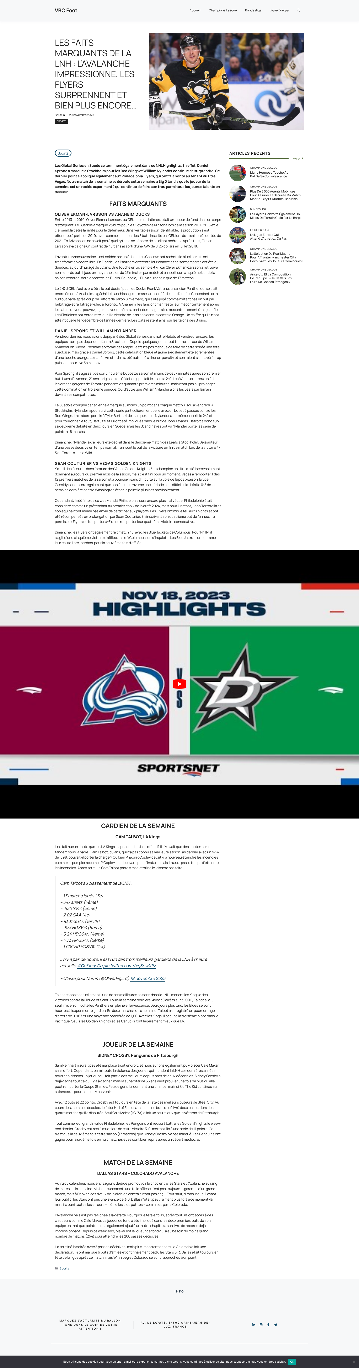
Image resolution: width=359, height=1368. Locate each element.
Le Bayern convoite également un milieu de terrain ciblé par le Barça (275, 216)
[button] (298, 10)
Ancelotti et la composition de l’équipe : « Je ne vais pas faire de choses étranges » (271, 278)
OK (292, 1361)
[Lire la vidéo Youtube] (179, 684)
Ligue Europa (279, 10)
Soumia (60, 115)
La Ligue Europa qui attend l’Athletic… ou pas (268, 237)
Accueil (195, 10)
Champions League (223, 10)
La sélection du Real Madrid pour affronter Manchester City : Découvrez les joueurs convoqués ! (276, 257)
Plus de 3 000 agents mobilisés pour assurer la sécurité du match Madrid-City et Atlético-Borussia (275, 195)
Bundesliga (253, 10)
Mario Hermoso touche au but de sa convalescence (269, 174)
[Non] (354, 1362)
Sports (61, 121)
